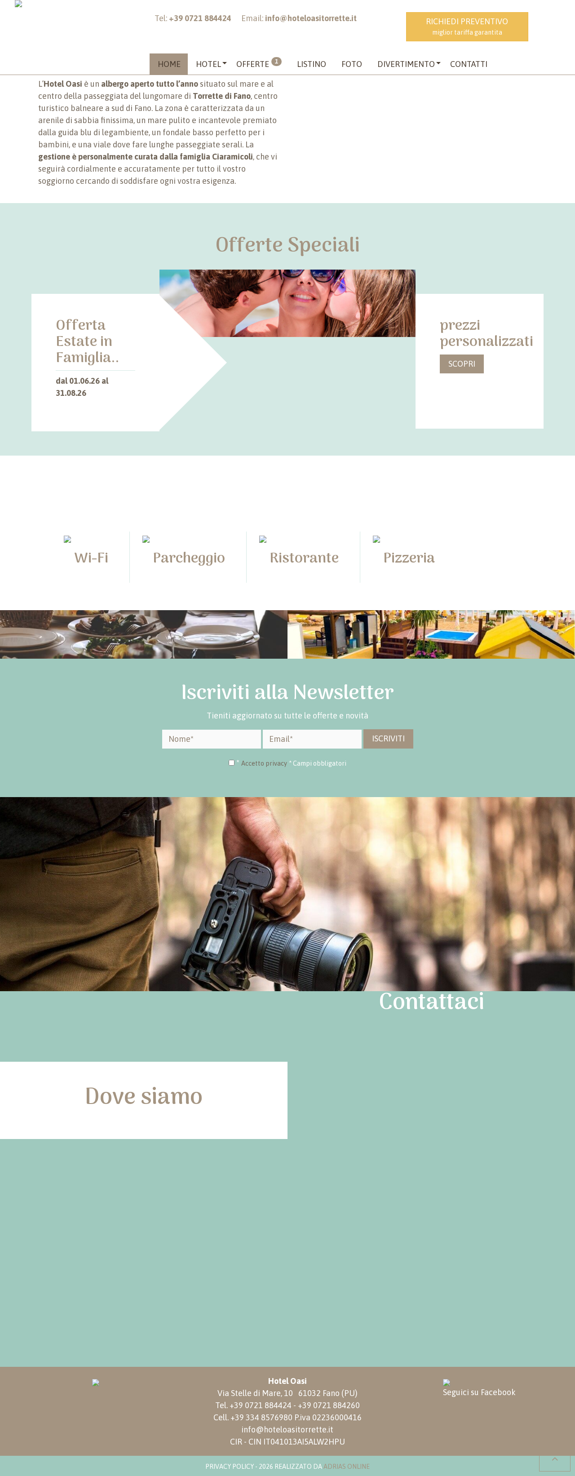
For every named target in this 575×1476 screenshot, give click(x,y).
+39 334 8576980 (261, 1417)
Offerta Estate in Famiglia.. (87, 342)
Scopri (461, 363)
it (550, 22)
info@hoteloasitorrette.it (287, 1429)
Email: (299, 18)
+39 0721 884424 (261, 1405)
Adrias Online (346, 1466)
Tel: (193, 18)
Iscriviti (388, 738)
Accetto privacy (264, 763)
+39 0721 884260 (329, 1405)
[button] (208, 64)
